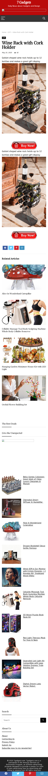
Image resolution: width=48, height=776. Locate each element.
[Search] (44, 18)
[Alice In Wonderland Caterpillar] (11, 531)
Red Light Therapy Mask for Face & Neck (34, 639)
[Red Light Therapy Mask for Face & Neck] (11, 646)
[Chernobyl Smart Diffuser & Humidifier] (11, 508)
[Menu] (3, 18)
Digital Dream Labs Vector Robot (32, 685)
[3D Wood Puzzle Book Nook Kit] (11, 623)
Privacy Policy (8, 742)
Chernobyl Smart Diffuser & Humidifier (33, 501)
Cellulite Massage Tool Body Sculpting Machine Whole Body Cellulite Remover (24, 330)
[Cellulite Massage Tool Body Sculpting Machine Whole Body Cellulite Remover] (11, 600)
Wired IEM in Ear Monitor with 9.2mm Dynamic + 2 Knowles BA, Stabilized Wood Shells (34, 572)
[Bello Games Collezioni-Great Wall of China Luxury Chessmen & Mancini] (11, 485)
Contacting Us (8, 739)
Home (4, 32)
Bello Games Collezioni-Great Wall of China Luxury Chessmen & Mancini (34, 480)
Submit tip (6, 745)
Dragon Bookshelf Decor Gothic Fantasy (34, 547)
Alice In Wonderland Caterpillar (16, 293)
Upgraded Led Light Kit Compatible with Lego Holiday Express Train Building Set (33, 664)
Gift (9, 32)
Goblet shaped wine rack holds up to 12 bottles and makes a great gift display (22, 60)
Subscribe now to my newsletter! (17, 748)
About (5, 736)
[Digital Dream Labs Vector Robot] (11, 692)
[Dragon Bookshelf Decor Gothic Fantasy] (11, 554)
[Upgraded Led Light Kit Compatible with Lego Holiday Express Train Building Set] (11, 669)
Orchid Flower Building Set (14, 404)
